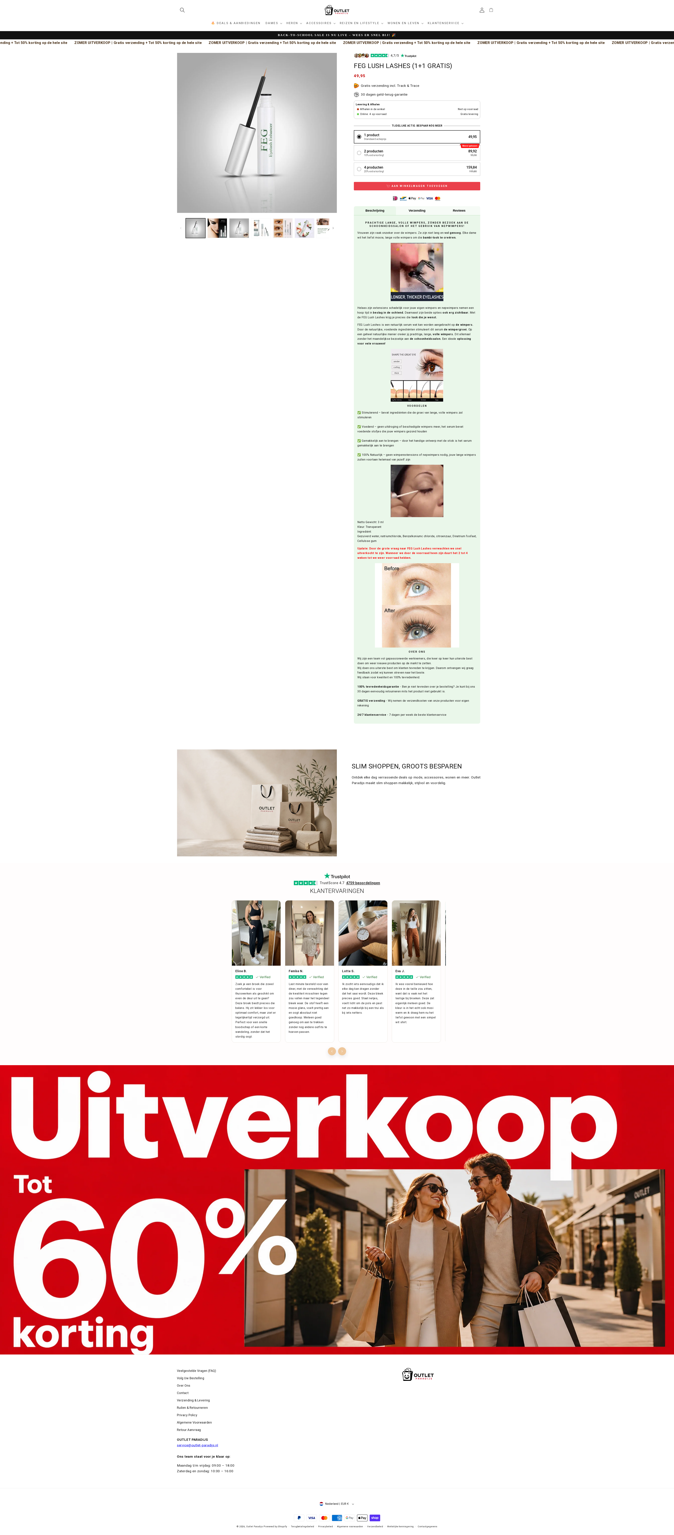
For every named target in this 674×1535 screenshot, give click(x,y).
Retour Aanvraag (189, 1430)
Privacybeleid (325, 1526)
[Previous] (332, 1051)
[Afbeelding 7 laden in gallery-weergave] (326, 228)
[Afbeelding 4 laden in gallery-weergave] (261, 228)
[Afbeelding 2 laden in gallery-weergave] (217, 228)
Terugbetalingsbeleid (302, 1526)
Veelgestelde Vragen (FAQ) (196, 1371)
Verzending (417, 210)
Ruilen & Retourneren (192, 1408)
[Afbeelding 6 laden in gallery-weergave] (304, 228)
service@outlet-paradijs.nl (197, 1445)
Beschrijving (374, 210)
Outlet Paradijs (254, 1526)
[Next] (342, 1051)
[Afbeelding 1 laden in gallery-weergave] (195, 228)
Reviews (459, 210)
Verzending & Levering (193, 1400)
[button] (183, 10)
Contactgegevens (427, 1526)
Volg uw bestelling (190, 1378)
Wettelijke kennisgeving (400, 1526)
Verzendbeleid (375, 1526)
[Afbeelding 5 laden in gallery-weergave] (283, 228)
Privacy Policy (187, 1415)
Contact (183, 1393)
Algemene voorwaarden (350, 1526)
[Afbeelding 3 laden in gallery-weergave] (239, 228)
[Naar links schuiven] (181, 228)
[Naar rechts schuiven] (333, 228)
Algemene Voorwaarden (194, 1422)
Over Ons (183, 1385)
